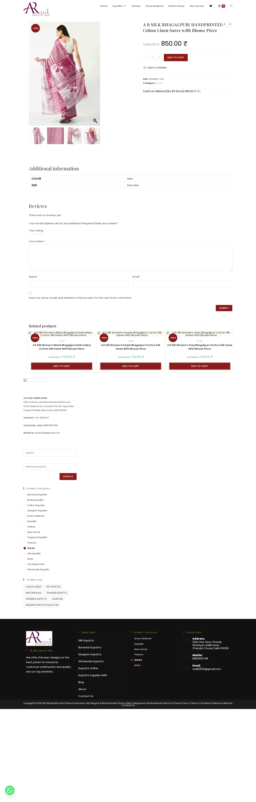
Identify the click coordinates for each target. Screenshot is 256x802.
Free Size (133, 185)
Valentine (57, 598)
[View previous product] (224, 24)
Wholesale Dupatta (38, 569)
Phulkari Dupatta (57, 592)
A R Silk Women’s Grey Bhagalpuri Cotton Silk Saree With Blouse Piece (199, 346)
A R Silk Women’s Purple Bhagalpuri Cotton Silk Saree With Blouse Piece (130, 346)
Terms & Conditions (200, 703)
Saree (159, 83)
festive (31, 526)
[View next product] (230, 24)
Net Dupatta (53, 586)
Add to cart (175, 57)
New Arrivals (33, 592)
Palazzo (31, 542)
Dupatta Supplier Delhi (92, 675)
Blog (81, 682)
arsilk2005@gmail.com (206, 669)
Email (137, 277)
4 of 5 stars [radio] (40, 234)
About (82, 689)
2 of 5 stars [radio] (33, 234)
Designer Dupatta (37, 510)
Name (34, 277)
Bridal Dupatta (35, 500)
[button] (95, 75)
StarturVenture (154, 703)
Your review (37, 241)
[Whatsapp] (9, 793)
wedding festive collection (42, 604)
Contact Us (85, 696)
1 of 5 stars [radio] (30, 234)
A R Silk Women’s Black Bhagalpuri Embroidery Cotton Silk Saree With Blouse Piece (62, 346)
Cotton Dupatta (36, 505)
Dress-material (35, 516)
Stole (30, 559)
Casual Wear (33, 586)
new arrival (33, 532)
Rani (130, 178)
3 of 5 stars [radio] (37, 234)
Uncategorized (35, 564)
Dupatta (31, 521)
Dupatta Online (88, 668)
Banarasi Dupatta (37, 494)
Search (68, 476)
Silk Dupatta (34, 553)
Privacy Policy (181, 703)
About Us (168, 703)
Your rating (37, 230)
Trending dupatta (36, 598)
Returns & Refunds (222, 703)
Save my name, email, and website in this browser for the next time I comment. (80, 298)
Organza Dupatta (37, 537)
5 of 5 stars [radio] (44, 234)
